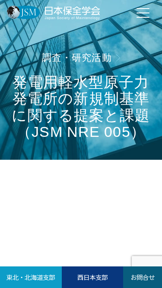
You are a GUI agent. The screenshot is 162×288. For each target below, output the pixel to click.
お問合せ (142, 277)
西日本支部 (92, 277)
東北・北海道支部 (30, 277)
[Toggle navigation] (143, 12)
